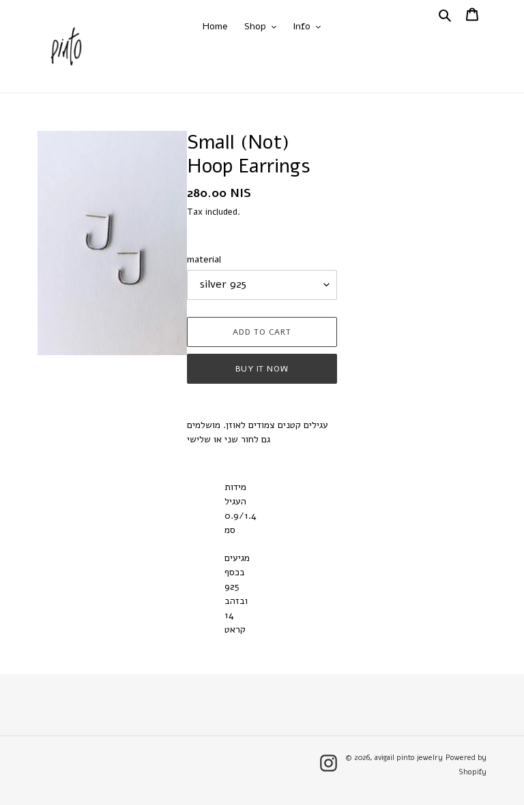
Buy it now (262, 368)
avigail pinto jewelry (409, 758)
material (204, 259)
